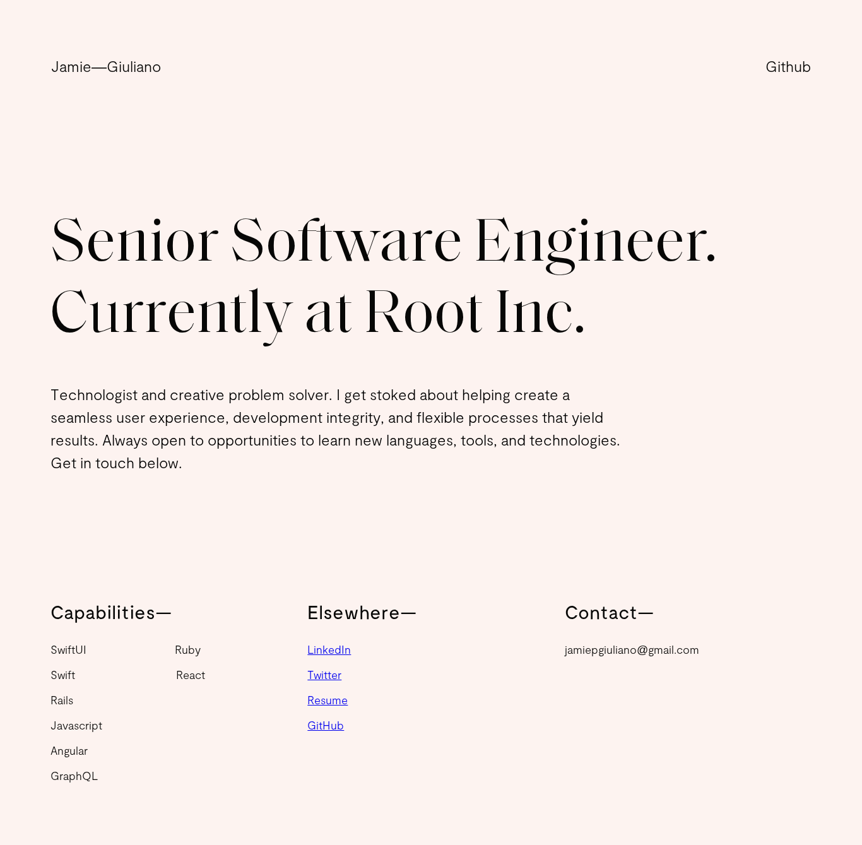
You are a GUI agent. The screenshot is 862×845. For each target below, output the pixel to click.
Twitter (324, 675)
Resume (327, 700)
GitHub (325, 725)
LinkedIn (329, 649)
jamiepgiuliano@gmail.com (632, 649)
